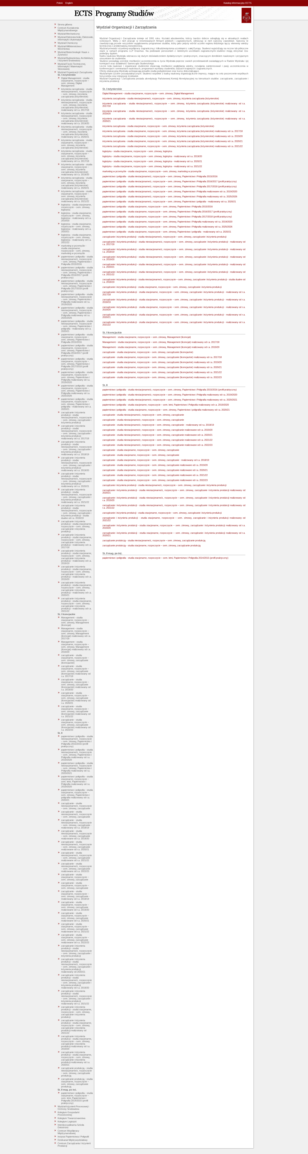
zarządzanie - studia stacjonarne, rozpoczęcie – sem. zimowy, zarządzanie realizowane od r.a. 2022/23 (75, 939)
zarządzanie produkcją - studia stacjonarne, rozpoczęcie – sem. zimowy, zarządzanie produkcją (77, 1083)
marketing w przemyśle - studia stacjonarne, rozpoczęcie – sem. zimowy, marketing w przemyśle (75, 249)
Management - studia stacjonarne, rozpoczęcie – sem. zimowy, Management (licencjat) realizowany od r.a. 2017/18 (76, 633)
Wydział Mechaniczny (69, 33)
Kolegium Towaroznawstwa (71, 1118)
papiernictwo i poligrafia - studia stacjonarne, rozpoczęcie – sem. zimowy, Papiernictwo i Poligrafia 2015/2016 (77, 338)
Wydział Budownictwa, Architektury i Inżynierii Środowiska (75, 59)
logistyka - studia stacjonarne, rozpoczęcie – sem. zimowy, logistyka (76, 207)
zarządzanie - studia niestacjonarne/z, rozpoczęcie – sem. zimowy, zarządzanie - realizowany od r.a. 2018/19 (76, 824)
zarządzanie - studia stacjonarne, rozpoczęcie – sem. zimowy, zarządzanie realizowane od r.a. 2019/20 (75, 906)
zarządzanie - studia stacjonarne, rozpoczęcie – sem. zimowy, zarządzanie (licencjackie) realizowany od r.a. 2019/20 (76, 684)
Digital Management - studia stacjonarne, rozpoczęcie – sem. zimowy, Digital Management (75, 82)
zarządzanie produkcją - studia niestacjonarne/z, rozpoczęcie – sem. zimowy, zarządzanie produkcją (77, 1072)
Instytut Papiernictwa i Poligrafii (73, 1136)
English (69, 3)
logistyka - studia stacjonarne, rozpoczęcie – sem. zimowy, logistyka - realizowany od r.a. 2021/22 (76, 239)
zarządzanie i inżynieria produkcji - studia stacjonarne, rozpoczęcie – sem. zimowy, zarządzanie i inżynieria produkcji (76, 526)
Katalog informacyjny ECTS (237, 3)
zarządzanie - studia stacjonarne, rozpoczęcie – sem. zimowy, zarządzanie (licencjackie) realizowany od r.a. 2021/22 (76, 711)
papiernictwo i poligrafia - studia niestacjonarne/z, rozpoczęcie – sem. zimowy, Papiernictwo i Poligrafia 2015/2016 (77, 260)
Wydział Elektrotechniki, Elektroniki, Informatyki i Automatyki (75, 38)
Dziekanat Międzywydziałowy (73, 1140)
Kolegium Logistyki (67, 1121)
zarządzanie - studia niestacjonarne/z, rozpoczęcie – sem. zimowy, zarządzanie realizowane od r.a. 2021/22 (76, 857)
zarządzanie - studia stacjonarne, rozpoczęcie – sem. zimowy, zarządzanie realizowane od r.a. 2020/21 (75, 917)
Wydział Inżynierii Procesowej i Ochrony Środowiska (73, 1107)
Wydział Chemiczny (68, 43)
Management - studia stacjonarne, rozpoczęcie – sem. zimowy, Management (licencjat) (75, 621)
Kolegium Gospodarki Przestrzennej (68, 1113)
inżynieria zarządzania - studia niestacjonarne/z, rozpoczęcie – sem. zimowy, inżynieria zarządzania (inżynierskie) (76, 93)
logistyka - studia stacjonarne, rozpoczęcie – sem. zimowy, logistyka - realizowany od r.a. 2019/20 (76, 217)
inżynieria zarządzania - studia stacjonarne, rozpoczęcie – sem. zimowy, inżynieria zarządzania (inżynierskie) (76, 144)
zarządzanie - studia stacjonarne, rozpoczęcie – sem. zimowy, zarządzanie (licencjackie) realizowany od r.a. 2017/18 (76, 671)
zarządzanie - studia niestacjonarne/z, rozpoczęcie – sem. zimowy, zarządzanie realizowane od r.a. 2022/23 (76, 867)
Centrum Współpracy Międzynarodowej (68, 1132)
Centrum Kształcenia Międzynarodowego (68, 29)
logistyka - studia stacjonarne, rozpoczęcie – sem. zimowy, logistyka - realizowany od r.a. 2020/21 (76, 228)
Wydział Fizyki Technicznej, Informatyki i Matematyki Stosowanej (72, 66)
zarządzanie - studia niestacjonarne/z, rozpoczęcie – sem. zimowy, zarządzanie (76, 806)
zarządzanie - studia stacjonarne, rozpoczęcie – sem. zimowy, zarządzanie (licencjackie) (75, 659)
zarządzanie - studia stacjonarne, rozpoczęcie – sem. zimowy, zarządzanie (75, 877)
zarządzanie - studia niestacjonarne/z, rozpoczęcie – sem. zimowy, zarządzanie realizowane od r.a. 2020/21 (76, 846)
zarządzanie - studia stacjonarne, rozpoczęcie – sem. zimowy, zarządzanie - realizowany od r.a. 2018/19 (75, 895)
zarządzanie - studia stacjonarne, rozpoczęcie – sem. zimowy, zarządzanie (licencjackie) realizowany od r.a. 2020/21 (76, 698)
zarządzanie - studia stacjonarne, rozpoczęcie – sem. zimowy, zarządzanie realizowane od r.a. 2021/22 (75, 928)
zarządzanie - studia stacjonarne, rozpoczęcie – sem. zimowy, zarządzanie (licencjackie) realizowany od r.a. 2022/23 (76, 725)
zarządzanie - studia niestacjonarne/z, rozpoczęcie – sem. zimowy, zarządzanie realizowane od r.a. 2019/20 (76, 835)
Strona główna (65, 24)
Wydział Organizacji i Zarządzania (75, 72)
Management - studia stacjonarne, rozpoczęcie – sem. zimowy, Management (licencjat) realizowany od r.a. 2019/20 (76, 647)
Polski (60, 3)
